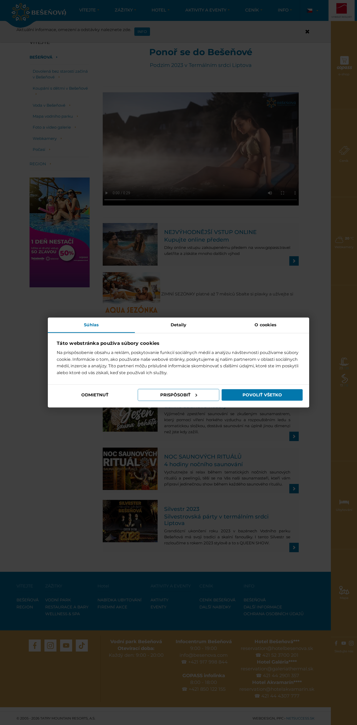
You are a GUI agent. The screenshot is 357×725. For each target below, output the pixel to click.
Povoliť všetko (262, 394)
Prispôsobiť (175, 394)
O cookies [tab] (266, 324)
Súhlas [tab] (91, 324)
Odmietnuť (94, 394)
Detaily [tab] (179, 324)
